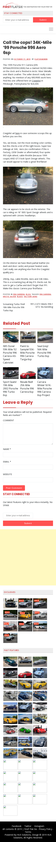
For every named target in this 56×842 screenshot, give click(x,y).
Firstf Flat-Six (30, 829)
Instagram (39, 826)
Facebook (16, 826)
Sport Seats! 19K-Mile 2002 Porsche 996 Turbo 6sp (10, 388)
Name (7, 449)
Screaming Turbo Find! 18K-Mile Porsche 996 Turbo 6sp (14, 307)
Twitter (27, 826)
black (20, 296)
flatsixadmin (40, 59)
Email (7, 461)
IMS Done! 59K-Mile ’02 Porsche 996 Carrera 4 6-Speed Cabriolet (10, 354)
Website (7, 474)
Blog (28, 294)
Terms (28, 831)
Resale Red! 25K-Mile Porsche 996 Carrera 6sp (27, 386)
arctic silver (9, 296)
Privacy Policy (45, 829)
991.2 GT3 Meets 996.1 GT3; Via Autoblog (41, 305)
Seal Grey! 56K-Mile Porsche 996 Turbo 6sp (44, 351)
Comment (8, 420)
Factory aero (30, 296)
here (17, 133)
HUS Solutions (24, 834)
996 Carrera (19, 294)
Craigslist (36, 80)
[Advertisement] (28, 557)
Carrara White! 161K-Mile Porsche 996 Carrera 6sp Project (44, 388)
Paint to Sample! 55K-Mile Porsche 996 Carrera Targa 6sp (27, 352)
